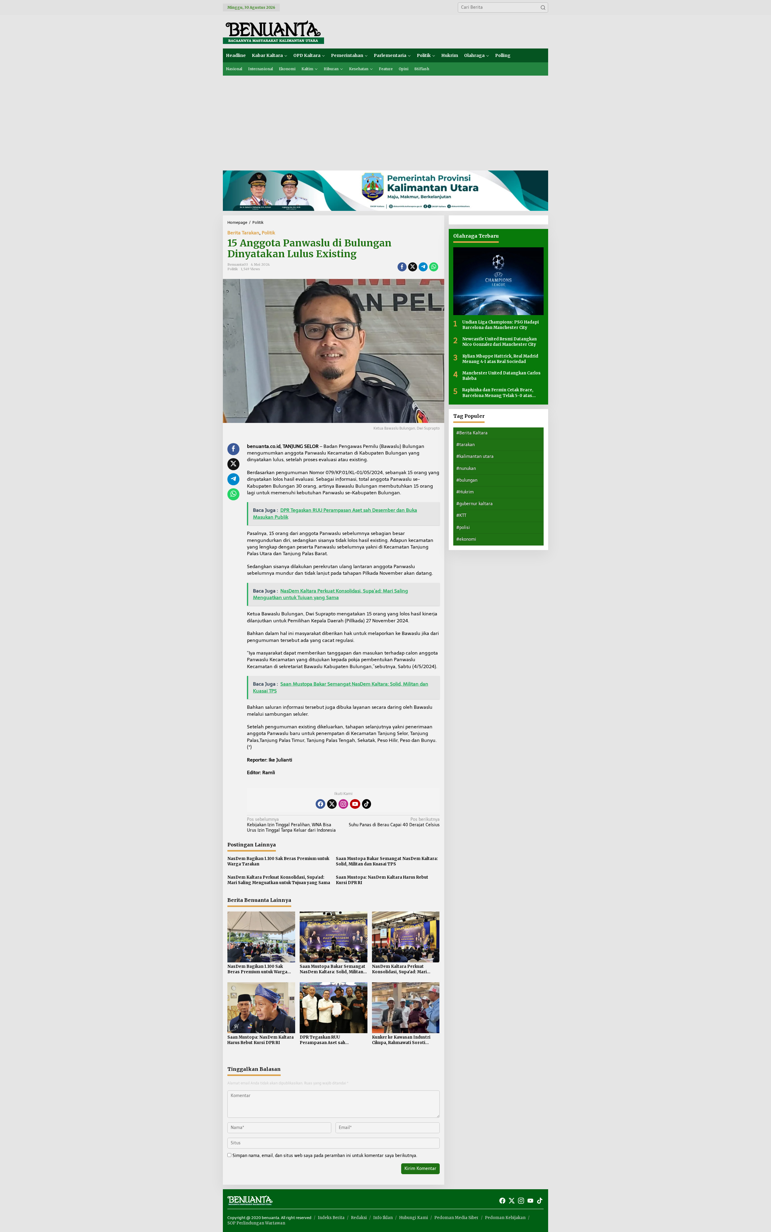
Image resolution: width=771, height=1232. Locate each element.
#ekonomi (466, 539)
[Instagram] (343, 804)
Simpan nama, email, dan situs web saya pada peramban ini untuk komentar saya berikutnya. (325, 1155)
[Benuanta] (273, 31)
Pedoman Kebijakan (505, 1217)
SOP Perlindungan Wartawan (256, 1223)
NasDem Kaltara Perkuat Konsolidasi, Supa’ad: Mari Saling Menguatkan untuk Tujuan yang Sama (278, 880)
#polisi (463, 527)
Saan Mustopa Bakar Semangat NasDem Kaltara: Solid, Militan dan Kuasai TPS (387, 861)
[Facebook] (320, 804)
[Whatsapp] (433, 266)
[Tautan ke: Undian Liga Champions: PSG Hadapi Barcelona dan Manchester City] (498, 281)
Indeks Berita (331, 1217)
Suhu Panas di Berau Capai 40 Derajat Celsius (394, 822)
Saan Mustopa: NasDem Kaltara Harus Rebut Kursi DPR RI (382, 880)
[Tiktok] (366, 804)
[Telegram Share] (423, 266)
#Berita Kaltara (472, 433)
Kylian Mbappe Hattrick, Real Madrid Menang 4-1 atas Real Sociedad (500, 359)
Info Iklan (383, 1217)
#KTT (461, 515)
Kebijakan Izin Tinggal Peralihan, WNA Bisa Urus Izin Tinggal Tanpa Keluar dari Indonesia (291, 825)
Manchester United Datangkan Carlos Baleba (501, 376)
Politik (268, 233)
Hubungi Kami (413, 1217)
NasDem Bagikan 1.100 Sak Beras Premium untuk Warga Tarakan (278, 861)
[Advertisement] (385, 121)
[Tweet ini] (412, 266)
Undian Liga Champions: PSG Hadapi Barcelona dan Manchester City (500, 325)
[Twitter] (332, 804)
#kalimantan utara (475, 456)
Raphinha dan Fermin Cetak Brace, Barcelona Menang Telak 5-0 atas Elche (497, 392)
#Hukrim (465, 492)
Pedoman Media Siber (456, 1217)
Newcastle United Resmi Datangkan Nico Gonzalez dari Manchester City (499, 341)
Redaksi (359, 1217)
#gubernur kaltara (474, 503)
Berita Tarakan (243, 233)
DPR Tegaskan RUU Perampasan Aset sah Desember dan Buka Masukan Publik (330, 1040)
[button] (543, 7)
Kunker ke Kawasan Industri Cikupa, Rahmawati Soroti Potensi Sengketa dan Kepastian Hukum (401, 1040)
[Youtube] (355, 804)
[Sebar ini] (402, 266)
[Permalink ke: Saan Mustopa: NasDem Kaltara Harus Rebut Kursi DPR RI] (261, 1007)
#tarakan (465, 444)
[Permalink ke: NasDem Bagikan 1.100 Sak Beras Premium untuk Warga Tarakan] (261, 936)
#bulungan (466, 480)
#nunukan (466, 468)
